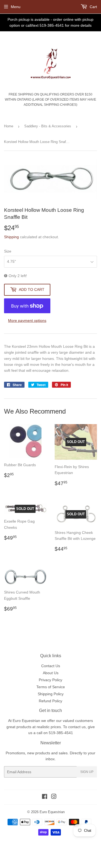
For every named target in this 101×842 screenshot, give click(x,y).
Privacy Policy (50, 680)
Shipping (11, 237)
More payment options (27, 320)
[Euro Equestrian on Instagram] (54, 797)
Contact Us (50, 666)
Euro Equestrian (52, 812)
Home (8, 126)
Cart (93, 7)
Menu (15, 7)
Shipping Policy (51, 694)
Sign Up (86, 772)
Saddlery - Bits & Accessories (47, 126)
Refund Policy (50, 701)
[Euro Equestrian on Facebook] (44, 797)
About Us (50, 673)
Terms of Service (50, 687)
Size (7, 251)
